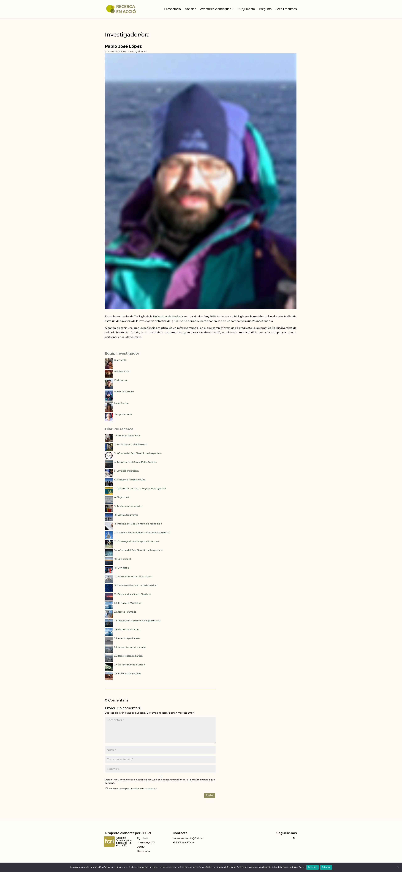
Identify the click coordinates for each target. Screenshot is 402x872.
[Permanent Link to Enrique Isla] (109, 388)
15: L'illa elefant (122, 559)
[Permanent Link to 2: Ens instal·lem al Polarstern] (109, 450)
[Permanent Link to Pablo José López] (109, 399)
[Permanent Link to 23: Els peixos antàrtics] (109, 635)
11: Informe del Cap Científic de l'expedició (138, 523)
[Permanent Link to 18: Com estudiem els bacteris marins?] (109, 590)
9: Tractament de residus (128, 506)
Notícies (190, 9)
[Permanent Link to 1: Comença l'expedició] (109, 441)
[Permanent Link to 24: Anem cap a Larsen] (109, 643)
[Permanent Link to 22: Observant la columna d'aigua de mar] (109, 626)
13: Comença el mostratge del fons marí (136, 541)
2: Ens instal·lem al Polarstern (130, 444)
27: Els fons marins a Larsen (129, 664)
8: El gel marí (121, 497)
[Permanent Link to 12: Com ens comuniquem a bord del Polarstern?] (109, 538)
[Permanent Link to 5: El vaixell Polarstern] (109, 476)
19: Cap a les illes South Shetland (132, 594)
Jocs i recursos (286, 9)
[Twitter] (294, 838)
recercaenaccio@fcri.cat (188, 838)
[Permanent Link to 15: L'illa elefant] (109, 564)
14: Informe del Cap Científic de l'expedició (138, 550)
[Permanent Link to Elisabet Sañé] (109, 377)
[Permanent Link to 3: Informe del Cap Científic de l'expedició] (109, 458)
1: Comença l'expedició (127, 435)
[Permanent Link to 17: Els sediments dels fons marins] (109, 582)
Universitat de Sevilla (166, 316)
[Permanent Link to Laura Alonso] (109, 411)
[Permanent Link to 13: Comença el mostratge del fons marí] (109, 546)
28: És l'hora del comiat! (127, 673)
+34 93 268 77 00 (183, 842)
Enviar (209, 795)
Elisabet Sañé (122, 371)
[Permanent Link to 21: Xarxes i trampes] (109, 617)
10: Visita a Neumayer (126, 514)
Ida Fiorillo (120, 360)
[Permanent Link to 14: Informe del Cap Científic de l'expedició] (109, 555)
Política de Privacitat (144, 788)
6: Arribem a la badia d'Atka (129, 479)
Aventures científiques (215, 9)
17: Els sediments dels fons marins (133, 576)
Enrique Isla (121, 380)
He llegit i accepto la (133, 788)
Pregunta (265, 9)
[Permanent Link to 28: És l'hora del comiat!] (109, 679)
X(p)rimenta (246, 9)
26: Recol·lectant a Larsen (128, 655)
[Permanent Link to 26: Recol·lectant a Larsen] (109, 661)
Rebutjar (326, 867)
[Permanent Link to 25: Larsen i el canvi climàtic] (109, 652)
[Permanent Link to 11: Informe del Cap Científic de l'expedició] (109, 529)
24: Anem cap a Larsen (127, 638)
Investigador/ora (137, 51)
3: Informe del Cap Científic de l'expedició (138, 453)
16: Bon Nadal (121, 567)
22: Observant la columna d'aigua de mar (137, 620)
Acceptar (312, 867)
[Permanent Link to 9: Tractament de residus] (109, 511)
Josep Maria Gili (123, 414)
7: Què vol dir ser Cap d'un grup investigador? (140, 488)
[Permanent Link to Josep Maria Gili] (109, 420)
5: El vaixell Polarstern (126, 470)
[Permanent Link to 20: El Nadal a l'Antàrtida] (109, 608)
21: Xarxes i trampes (125, 611)
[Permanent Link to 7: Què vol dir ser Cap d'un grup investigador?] (109, 494)
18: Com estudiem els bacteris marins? (136, 585)
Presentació (172, 9)
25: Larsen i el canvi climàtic (130, 647)
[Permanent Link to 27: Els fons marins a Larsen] (109, 670)
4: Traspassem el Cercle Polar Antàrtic (135, 462)
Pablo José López (124, 391)
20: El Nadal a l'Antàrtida (127, 603)
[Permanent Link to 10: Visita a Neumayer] (109, 520)
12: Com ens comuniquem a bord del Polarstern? (141, 532)
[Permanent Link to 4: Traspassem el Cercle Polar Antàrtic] (109, 467)
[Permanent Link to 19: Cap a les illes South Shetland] (109, 599)
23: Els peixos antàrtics (127, 629)
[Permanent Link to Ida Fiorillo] (109, 368)
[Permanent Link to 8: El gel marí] (109, 502)
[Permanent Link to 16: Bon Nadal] (109, 573)
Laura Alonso (121, 403)
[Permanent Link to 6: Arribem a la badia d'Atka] (109, 485)
